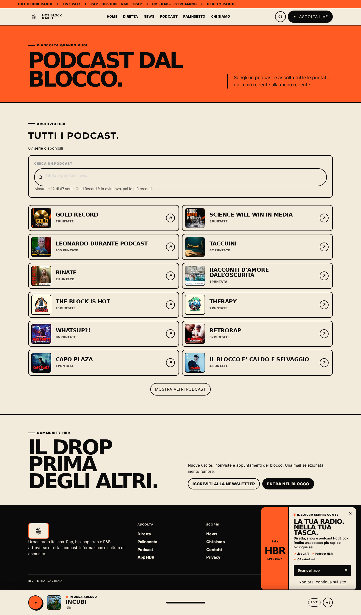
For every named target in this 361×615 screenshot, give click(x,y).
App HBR (146, 557)
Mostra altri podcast (180, 389)
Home (112, 16)
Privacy (213, 557)
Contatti (214, 549)
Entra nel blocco (288, 483)
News (149, 16)
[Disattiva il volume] (328, 602)
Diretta (130, 16)
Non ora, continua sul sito (322, 581)
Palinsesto (194, 16)
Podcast (169, 16)
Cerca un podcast (53, 164)
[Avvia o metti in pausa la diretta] (35, 602)
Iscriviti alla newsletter (224, 483)
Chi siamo (220, 16)
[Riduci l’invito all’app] (350, 513)
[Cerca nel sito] (280, 16)
